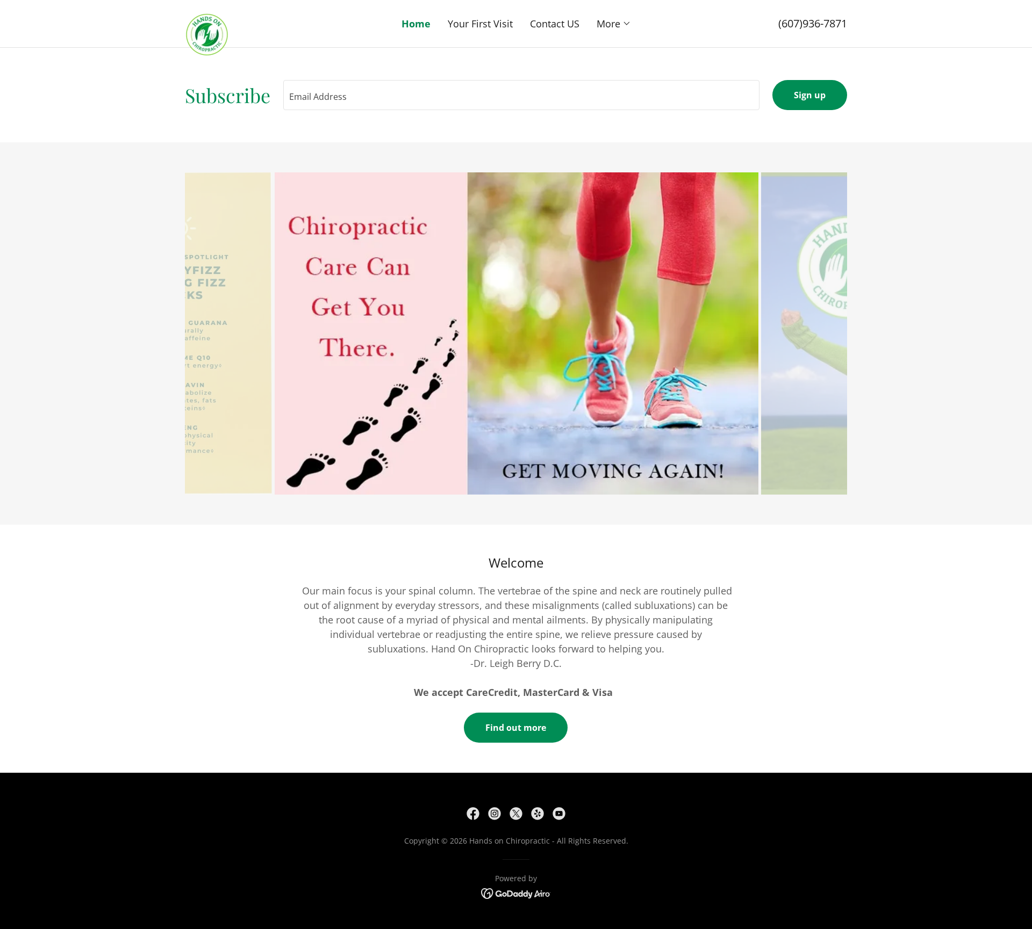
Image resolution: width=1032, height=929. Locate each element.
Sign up (810, 95)
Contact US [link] (554, 23)
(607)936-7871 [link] (812, 23)
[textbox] (521, 95)
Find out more (515, 728)
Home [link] (416, 23)
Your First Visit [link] (480, 23)
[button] (614, 23)
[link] (267, 18)
